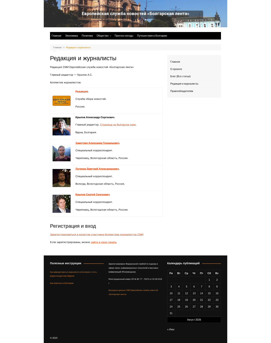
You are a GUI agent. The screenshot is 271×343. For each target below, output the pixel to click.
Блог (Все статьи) (180, 76)
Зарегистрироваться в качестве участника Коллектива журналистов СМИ (96, 234)
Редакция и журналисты (184, 83)
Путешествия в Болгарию (152, 35)
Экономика (71, 35)
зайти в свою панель (104, 242)
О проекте (176, 69)
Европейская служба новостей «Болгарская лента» (135, 13)
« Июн (170, 329)
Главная (56, 35)
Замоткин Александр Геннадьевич (97, 143)
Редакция (81, 91)
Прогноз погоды (124, 35)
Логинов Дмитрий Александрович (97, 168)
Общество (103, 35)
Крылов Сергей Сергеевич (92, 194)
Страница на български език (118, 124)
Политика (87, 35)
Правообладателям (181, 91)
